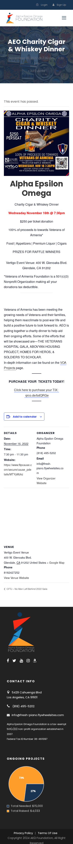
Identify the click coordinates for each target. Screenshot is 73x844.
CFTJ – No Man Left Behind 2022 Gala (26, 588)
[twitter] (14, 660)
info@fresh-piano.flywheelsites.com (38, 715)
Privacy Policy (23, 833)
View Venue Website (16, 578)
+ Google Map (55, 562)
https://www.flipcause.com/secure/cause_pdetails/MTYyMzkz (18, 469)
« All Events (36, 71)
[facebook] (8, 660)
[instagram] (28, 660)
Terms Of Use (47, 833)
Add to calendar (25, 417)
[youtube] (21, 660)
